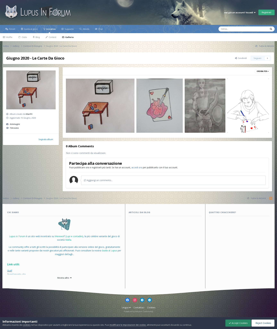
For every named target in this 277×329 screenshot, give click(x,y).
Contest (52, 37)
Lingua (125, 307)
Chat (100, 29)
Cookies (151, 307)
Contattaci (139, 307)
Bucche (74, 129)
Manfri (29, 114)
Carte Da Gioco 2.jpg (148, 125)
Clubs (24, 37)
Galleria (69, 37)
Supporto (69, 29)
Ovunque (259, 29)
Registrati (266, 12)
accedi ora (136, 167)
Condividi (242, 58)
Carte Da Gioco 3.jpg (197, 125)
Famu (192, 129)
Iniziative (51, 29)
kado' (235, 129)
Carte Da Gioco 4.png (240, 125)
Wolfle (9, 37)
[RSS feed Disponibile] (270, 198)
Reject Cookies (263, 323)
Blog (37, 37)
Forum (12, 29)
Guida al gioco (30, 29)
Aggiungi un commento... (99, 180)
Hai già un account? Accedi (239, 12)
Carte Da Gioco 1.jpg (78, 125)
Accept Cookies (239, 323)
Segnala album (45, 139)
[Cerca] (271, 29)
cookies (26, 324)
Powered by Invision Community (138, 311)
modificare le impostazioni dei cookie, (128, 324)
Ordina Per (262, 71)
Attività (85, 29)
